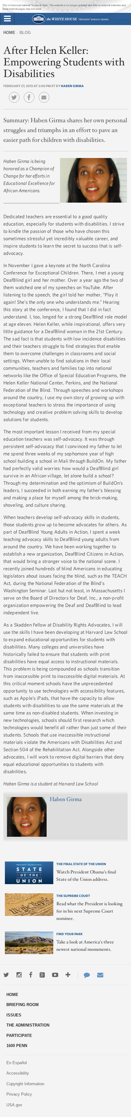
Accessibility (17, 1073)
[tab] (7, 19)
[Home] (70, 22)
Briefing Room (22, 1004)
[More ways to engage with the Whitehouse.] (68, 975)
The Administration (27, 1025)
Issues (13, 1015)
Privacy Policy (19, 1094)
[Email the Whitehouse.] (100, 975)
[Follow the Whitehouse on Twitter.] (6, 975)
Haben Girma (72, 86)
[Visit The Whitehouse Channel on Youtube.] (55, 975)
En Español (16, 1062)
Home (9, 32)
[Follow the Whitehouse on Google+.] (42, 975)
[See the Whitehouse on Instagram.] (19, 975)
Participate (19, 1035)
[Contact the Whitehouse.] (84, 975)
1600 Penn (16, 1045)
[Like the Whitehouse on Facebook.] (30, 975)
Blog (25, 32)
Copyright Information (25, 1084)
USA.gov (14, 1105)
